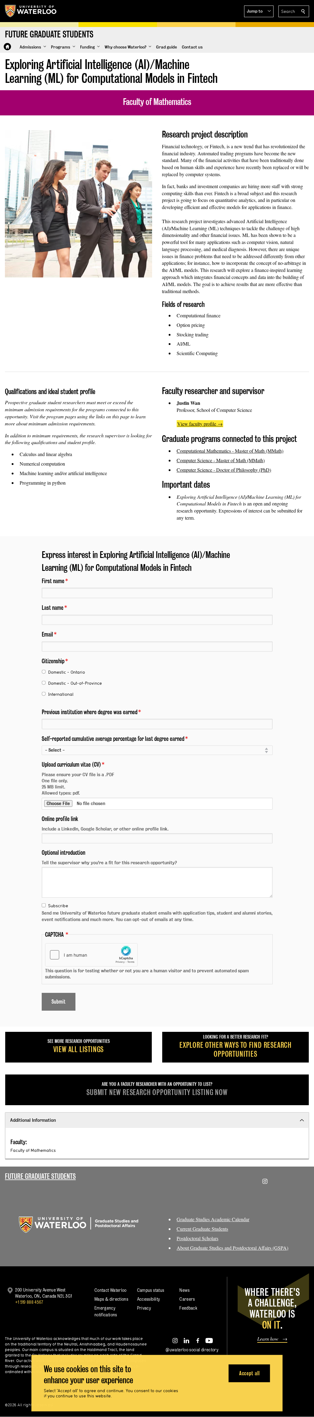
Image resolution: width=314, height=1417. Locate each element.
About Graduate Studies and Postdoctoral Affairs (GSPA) (232, 1248)
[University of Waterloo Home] (31, 11)
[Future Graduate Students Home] (7, 46)
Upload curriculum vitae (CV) (71, 764)
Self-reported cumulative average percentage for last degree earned (113, 738)
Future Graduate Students (40, 1176)
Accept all (249, 1373)
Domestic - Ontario (66, 672)
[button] (258, 11)
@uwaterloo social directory (192, 1349)
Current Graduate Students (202, 1228)
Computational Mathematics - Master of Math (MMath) (230, 450)
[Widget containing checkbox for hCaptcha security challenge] (91, 954)
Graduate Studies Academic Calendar (213, 1219)
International (60, 694)
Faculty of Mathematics (33, 1150)
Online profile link (60, 819)
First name (53, 581)
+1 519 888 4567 (29, 1302)
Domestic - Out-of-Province (75, 683)
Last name (52, 607)
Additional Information (33, 1120)
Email (47, 634)
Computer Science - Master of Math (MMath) (221, 460)
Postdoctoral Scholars (197, 1238)
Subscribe (58, 905)
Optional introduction (63, 852)
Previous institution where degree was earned (89, 712)
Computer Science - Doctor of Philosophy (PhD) (224, 470)
